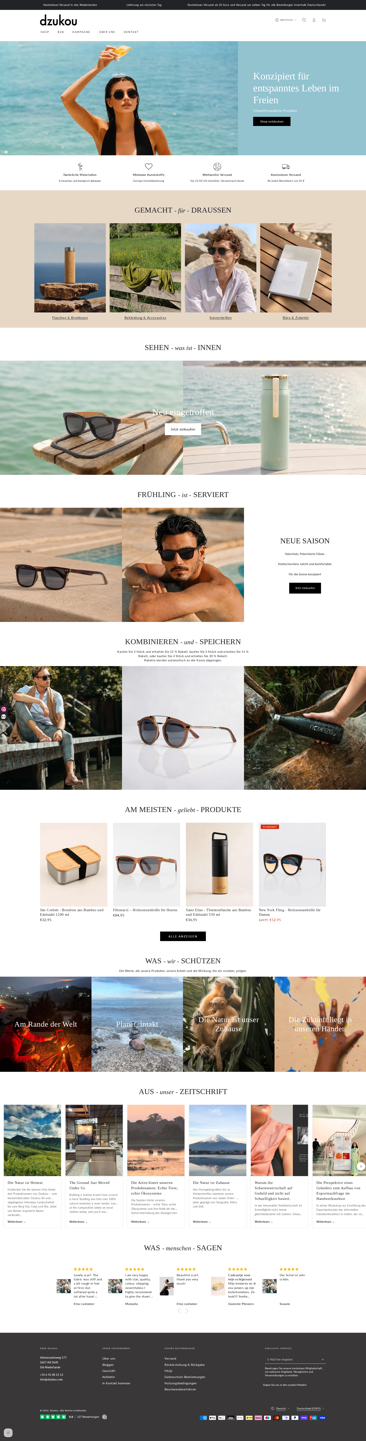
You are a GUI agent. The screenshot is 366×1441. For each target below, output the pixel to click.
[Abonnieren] (324, 1359)
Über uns (109, 1358)
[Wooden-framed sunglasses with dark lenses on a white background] (183, 728)
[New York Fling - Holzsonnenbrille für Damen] (292, 865)
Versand (170, 1358)
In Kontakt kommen (116, 1383)
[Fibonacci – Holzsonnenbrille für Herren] (146, 865)
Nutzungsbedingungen (181, 1383)
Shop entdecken (271, 121)
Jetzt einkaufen (183, 429)
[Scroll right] (361, 1166)
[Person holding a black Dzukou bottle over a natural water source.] (305, 728)
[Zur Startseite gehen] (58, 20)
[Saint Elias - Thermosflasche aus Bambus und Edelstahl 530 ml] (219, 865)
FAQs (168, 1370)
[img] (88, 1269)
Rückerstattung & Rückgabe (185, 1364)
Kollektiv (108, 1377)
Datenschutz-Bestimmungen (185, 1377)
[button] (304, 20)
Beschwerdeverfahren (180, 1389)
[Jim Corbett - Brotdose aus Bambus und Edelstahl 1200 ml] (73, 865)
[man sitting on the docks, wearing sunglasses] (61, 728)
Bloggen (108, 1364)
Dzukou (54, 1410)
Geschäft (109, 1370)
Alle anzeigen (183, 936)
